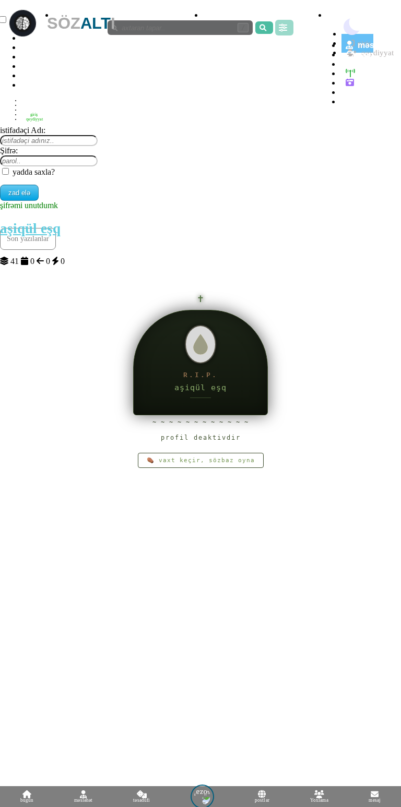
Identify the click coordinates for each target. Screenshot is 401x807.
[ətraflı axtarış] (284, 27)
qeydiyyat (34, 119)
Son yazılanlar (28, 239)
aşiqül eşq (30, 228)
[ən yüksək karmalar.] (351, 101)
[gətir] (264, 27)
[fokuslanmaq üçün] (337, 15)
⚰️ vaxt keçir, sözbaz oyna (201, 460)
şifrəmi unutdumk (29, 205)
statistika (40, 84)
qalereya (375, 82)
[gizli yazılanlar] (213, 15)
